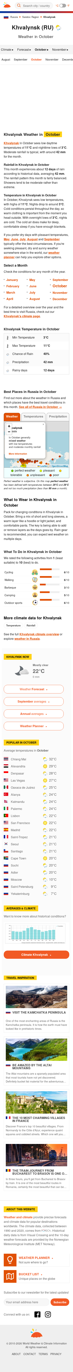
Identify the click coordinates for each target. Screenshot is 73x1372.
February (12, 286)
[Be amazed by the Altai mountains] (36, 1050)
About (16, 1354)
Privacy (55, 1354)
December (60, 299)
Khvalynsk (49, 17)
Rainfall (31, 625)
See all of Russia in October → (40, 407)
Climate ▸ (7, 49)
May (7, 239)
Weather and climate (18, 1217)
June (14, 239)
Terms (43, 1354)
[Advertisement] (36, 97)
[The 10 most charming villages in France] (36, 1102)
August (5, 59)
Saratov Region (30, 17)
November (51, 59)
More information (18, 453)
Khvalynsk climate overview (39, 634)
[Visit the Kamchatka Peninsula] (36, 997)
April (9, 299)
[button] (60, 456)
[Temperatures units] (62, 5)
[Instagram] (48, 1314)
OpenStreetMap (59, 466)
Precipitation (58, 416)
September (20, 59)
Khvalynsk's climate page (22, 316)
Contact (29, 1354)
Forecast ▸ (24, 49)
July (23, 239)
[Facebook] (37, 1314)
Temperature (13, 625)
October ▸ (41, 49)
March (10, 292)
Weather (12, 416)
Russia (14, 17)
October (36, 59)
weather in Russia (27, 638)
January (12, 280)
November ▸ (60, 49)
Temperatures (33, 416)
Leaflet (44, 466)
